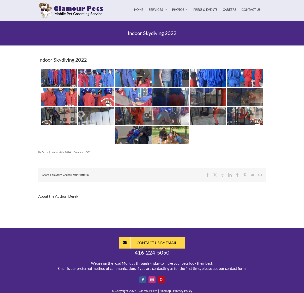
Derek (45, 152)
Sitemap (165, 291)
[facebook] (142, 279)
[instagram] (152, 279)
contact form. (236, 268)
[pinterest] (161, 279)
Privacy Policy (182, 291)
